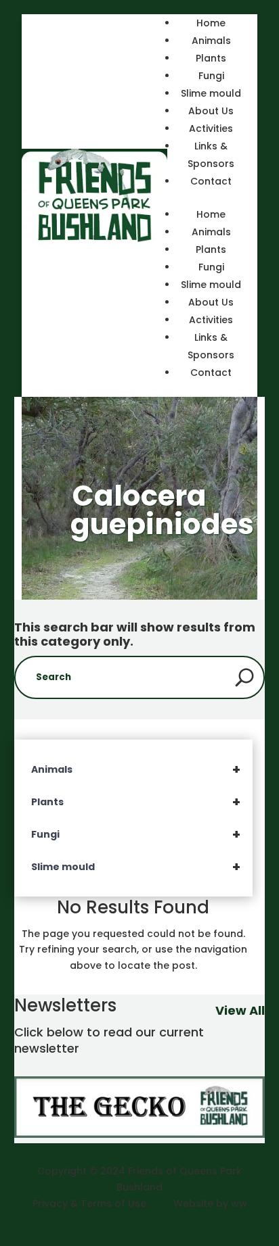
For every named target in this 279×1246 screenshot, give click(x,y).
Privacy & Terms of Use (89, 1203)
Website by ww (210, 1203)
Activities (211, 128)
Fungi (211, 75)
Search (244, 677)
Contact (211, 181)
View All (240, 1010)
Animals (211, 40)
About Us (211, 111)
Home (211, 23)
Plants (211, 58)
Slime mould (211, 93)
